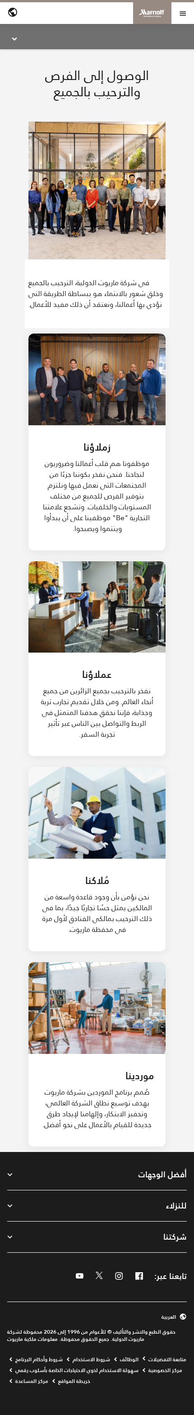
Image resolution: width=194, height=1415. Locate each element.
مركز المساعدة (31, 1381)
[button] (97, 1317)
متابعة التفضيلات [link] (167, 1359)
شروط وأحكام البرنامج (39, 1359)
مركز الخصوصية (165, 1370)
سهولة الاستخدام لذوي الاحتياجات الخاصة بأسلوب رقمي (77, 1370)
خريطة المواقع (74, 1381)
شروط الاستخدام (91, 1359)
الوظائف (129, 1359)
